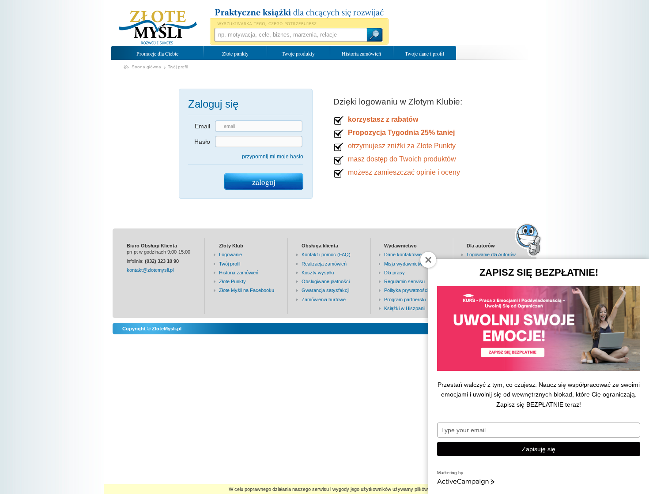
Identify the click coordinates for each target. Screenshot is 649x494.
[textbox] (290, 35)
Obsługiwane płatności (326, 281)
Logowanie (230, 254)
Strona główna (146, 66)
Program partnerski (405, 299)
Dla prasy (394, 272)
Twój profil (229, 263)
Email (202, 126)
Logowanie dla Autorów (491, 254)
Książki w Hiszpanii (404, 308)
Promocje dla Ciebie (157, 53)
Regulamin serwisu (404, 281)
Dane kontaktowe (403, 254)
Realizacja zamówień (324, 263)
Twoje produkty (298, 53)
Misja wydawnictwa (404, 263)
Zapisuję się (538, 449)
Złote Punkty (232, 281)
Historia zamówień (361, 53)
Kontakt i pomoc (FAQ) (326, 254)
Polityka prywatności (406, 290)
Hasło (202, 141)
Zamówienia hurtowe (324, 299)
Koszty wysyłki (318, 272)
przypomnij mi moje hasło (272, 156)
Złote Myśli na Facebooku (246, 290)
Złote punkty (235, 53)
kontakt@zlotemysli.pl (150, 270)
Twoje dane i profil (424, 53)
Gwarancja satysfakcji (325, 290)
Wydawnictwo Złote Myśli (158, 28)
